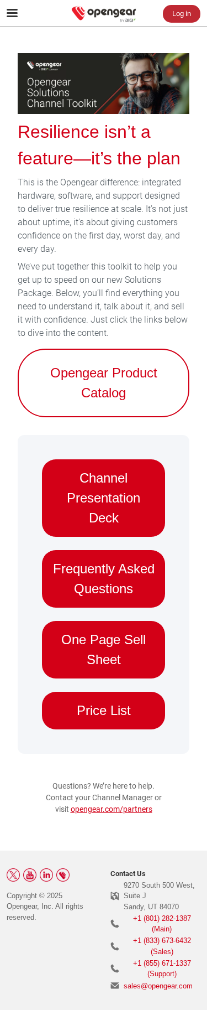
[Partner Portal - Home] (104, 14)
